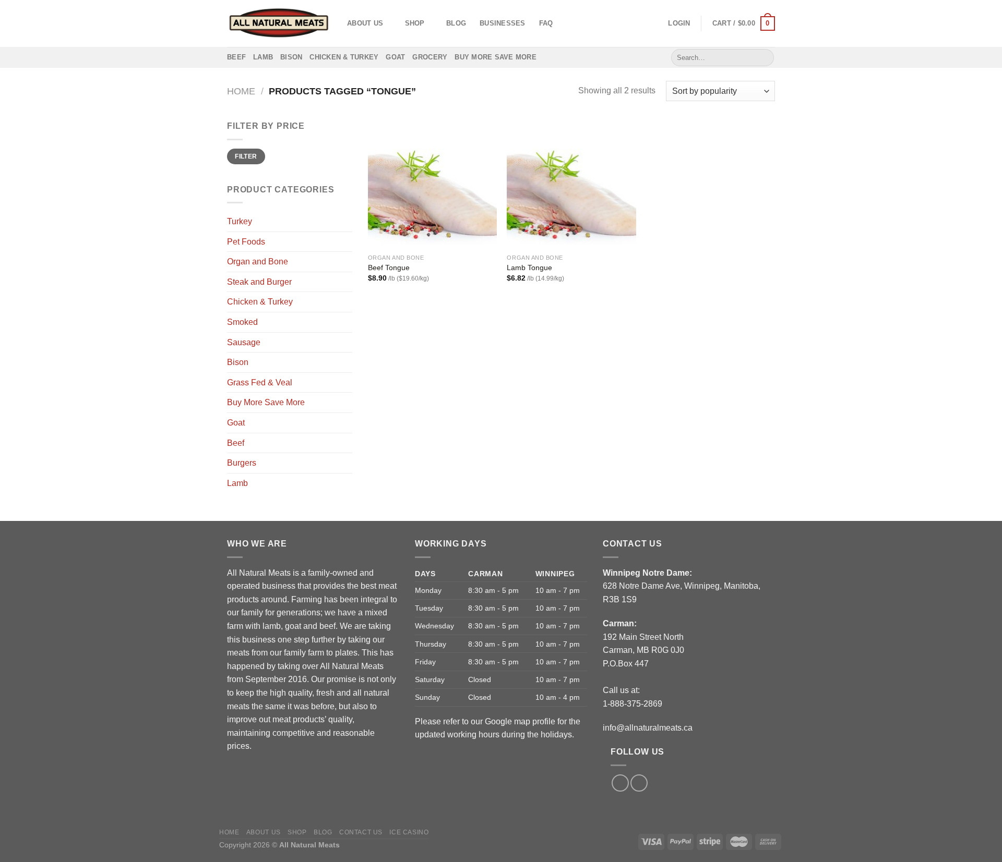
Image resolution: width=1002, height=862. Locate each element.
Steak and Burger (259, 281)
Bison (291, 57)
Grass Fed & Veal (259, 382)
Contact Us (361, 832)
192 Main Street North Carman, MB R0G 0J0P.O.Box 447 (643, 650)
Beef (236, 57)
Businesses (503, 23)
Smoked (242, 322)
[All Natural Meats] (279, 23)
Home (241, 91)
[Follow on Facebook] (620, 783)
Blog (456, 23)
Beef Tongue (389, 267)
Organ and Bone (257, 261)
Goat (395, 57)
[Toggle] (348, 362)
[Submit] (764, 57)
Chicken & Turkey (343, 57)
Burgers (241, 462)
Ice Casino (408, 832)
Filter (246, 156)
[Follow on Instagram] (639, 783)
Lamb (263, 57)
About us (365, 23)
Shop (415, 23)
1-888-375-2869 (632, 703)
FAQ (546, 23)
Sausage (243, 342)
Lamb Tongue (529, 267)
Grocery (429, 57)
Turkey (239, 221)
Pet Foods (246, 241)
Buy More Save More (495, 57)
